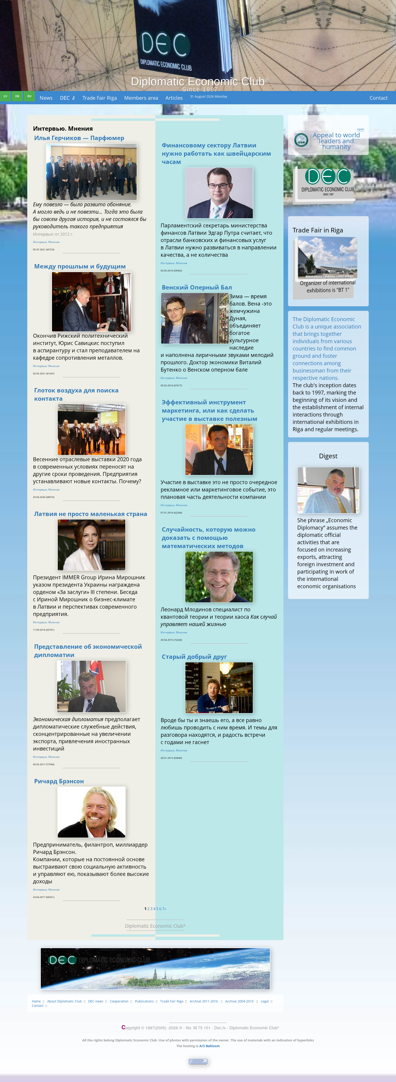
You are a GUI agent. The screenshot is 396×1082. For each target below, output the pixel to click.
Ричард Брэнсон (59, 781)
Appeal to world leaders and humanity (336, 140)
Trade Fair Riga (171, 1001)
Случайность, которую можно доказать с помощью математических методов (209, 537)
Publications (144, 1001)
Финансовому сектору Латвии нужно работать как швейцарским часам (216, 153)
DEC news (95, 1001)
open (360, 129)
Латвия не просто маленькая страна (90, 514)
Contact (379, 97)
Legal (265, 1001)
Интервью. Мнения (46, 242)
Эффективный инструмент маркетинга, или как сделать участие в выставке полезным (209, 410)
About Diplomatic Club (64, 1001)
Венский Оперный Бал (197, 287)
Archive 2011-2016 (204, 1001)
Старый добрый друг (194, 656)
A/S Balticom (209, 1046)
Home (36, 1001)
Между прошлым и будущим (80, 266)
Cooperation (119, 1001)
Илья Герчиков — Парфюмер (79, 138)
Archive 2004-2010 (239, 1001)
